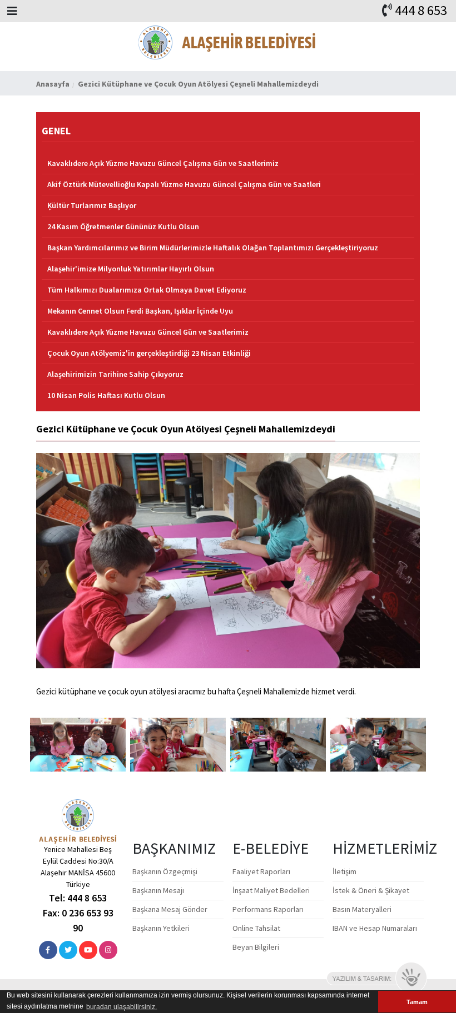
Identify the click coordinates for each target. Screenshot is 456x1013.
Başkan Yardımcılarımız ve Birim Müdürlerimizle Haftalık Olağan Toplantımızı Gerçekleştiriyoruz (212, 248)
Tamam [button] (417, 1002)
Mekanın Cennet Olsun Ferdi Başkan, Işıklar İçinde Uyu (140, 311)
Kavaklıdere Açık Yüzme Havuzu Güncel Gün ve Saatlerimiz (148, 332)
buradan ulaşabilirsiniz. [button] (121, 1007)
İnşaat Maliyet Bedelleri (271, 890)
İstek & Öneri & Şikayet (371, 890)
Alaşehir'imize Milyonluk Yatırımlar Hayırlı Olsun (130, 269)
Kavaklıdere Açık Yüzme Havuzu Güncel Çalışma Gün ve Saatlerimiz (163, 163)
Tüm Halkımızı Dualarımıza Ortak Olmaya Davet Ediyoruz (146, 290)
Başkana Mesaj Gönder (169, 909)
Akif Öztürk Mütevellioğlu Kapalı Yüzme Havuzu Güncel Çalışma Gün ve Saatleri (184, 184)
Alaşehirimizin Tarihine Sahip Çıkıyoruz (115, 374)
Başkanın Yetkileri (161, 928)
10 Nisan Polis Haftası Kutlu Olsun (106, 395)
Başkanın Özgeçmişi (164, 871)
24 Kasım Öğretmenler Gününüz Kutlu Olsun (123, 226)
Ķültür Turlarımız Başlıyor (91, 205)
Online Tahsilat (256, 928)
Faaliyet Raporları (261, 871)
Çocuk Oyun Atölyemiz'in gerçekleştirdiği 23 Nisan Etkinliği (149, 353)
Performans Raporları (268, 909)
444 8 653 (421, 10)
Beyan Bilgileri (255, 947)
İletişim (344, 871)
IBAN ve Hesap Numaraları (375, 928)
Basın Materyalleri (362, 909)
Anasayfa (53, 84)
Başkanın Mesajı (158, 890)
